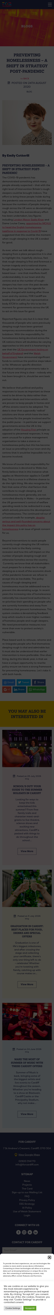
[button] (49, 1257)
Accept (27, 1284)
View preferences (27, 1301)
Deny (27, 1292)
